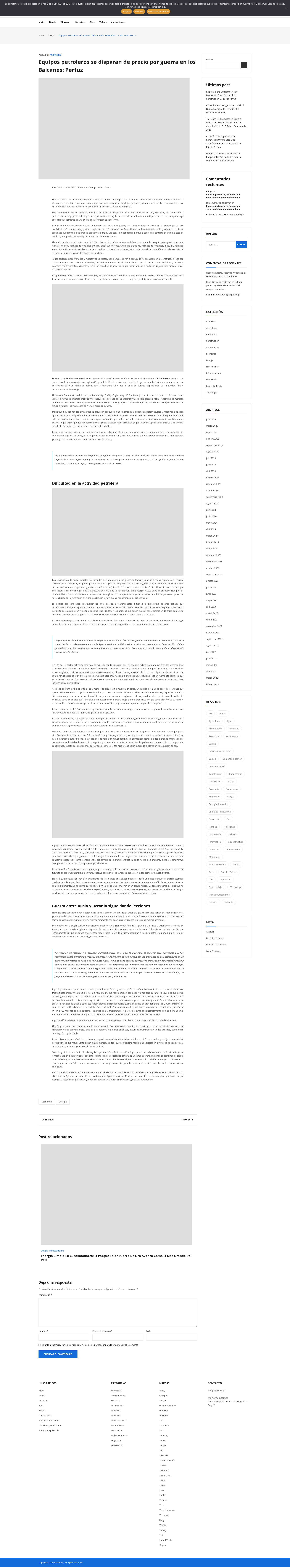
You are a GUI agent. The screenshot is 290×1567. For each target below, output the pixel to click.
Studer (162, 1495)
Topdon (163, 1500)
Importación (215, 834)
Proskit (162, 1465)
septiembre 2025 (214, 445)
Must (161, 1450)
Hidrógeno (229, 826)
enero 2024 (211, 548)
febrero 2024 (212, 542)
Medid (162, 1440)
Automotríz (116, 1390)
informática (215, 841)
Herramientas (212, 366)
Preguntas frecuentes (49, 1420)
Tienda (42, 1395)
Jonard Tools (165, 1540)
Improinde (164, 1425)
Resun (162, 1480)
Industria (233, 834)
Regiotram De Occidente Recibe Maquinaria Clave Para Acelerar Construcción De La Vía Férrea (221, 95)
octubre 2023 (212, 568)
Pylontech (164, 1470)
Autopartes (232, 736)
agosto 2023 (212, 580)
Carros (212, 758)
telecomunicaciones (219, 894)
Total (161, 1505)
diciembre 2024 (213, 483)
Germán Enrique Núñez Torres (96, 187)
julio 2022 (211, 652)
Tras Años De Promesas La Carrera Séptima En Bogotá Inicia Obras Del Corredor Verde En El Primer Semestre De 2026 (226, 124)
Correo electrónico (102, 1331)
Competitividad (217, 766)
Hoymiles (163, 1415)
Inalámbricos (117, 1405)
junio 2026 (211, 419)
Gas (228, 819)
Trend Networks (167, 1510)
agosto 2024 (212, 503)
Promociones (117, 1425)
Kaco (161, 1430)
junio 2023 (211, 593)
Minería (236, 864)
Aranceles (214, 736)
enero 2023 (211, 619)
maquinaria (214, 856)
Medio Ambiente (214, 386)
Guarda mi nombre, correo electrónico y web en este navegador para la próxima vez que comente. (90, 1344)
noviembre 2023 (214, 561)
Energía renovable (218, 804)
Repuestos (225, 879)
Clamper (163, 1395)
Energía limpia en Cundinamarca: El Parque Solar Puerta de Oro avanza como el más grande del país (116, 1258)
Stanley (162, 1530)
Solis (161, 1490)
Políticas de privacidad (49, 1430)
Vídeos (42, 1410)
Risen (162, 1485)
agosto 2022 (212, 645)
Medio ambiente (119, 1420)
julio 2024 (211, 509)
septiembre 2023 (214, 574)
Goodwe (163, 1410)
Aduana (222, 713)
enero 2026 (211, 432)
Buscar (209, 59)
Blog (41, 1405)
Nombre (43, 1331)
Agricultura (211, 328)
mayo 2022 (211, 664)
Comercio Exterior (232, 758)
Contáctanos (45, 1415)
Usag (161, 1520)
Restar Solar (165, 1475)
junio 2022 (211, 658)
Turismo (213, 902)
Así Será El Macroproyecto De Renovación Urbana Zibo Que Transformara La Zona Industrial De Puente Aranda (224, 141)
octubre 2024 (212, 490)
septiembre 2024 (214, 496)
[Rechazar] (286, 8)
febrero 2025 (212, 477)
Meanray (163, 1435)
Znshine (163, 1525)
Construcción (212, 340)
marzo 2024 (212, 535)
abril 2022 (211, 671)
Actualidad (211, 321)
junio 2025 (211, 464)
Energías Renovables (220, 811)
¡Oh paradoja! (237, 214)
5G (210, 713)
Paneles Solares (229, 871)
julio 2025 (211, 458)
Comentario (45, 1294)
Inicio (41, 1390)
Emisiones (214, 796)
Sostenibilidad (216, 887)
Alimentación (215, 728)
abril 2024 (211, 529)
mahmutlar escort (216, 214)
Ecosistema (232, 788)
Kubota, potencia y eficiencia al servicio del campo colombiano (223, 196)
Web (148, 1331)
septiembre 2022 (214, 639)
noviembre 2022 (214, 626)
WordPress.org (213, 951)
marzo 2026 (212, 425)
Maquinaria (211, 379)
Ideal (161, 1420)
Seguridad (116, 1440)
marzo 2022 (212, 677)
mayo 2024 (211, 522)
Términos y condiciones (50, 1425)
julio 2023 (211, 587)
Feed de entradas (214, 938)
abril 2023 (211, 606)
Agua (229, 721)
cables (212, 743)
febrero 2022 (212, 684)
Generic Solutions (167, 1405)
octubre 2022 (212, 632)
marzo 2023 (212, 613)
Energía (63, 1101)
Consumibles (212, 347)
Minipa (162, 1445)
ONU (211, 871)
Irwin (161, 1535)
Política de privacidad (158, 11)
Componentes (118, 1395)
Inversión (214, 849)
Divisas (230, 781)
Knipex (162, 1545)
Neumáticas (117, 1430)
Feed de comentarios (216, 944)
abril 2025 (211, 471)
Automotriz (211, 334)
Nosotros (43, 1400)
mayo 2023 (211, 600)
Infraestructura (56, 1250)
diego (209, 191)
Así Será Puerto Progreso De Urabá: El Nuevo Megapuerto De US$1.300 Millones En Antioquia (225, 109)
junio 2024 (211, 516)
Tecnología (211, 392)
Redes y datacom (119, 1435)
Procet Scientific (167, 1460)
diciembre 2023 (213, 555)
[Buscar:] (226, 244)
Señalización (117, 1445)
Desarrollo (214, 781)
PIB (211, 879)
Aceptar (126, 11)
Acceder (210, 931)
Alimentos (234, 728)
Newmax (163, 1455)
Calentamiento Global (220, 751)
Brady (162, 1390)
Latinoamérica (233, 849)
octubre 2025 (212, 438)
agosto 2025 (212, 451)
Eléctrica (115, 1400)
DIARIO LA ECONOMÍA (68, 187)
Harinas (213, 826)
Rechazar (139, 11)
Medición (115, 1415)
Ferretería (214, 819)
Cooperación (235, 773)
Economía (47, 1101)
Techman (164, 1515)
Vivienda (228, 902)
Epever (162, 1400)
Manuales (116, 1410)
